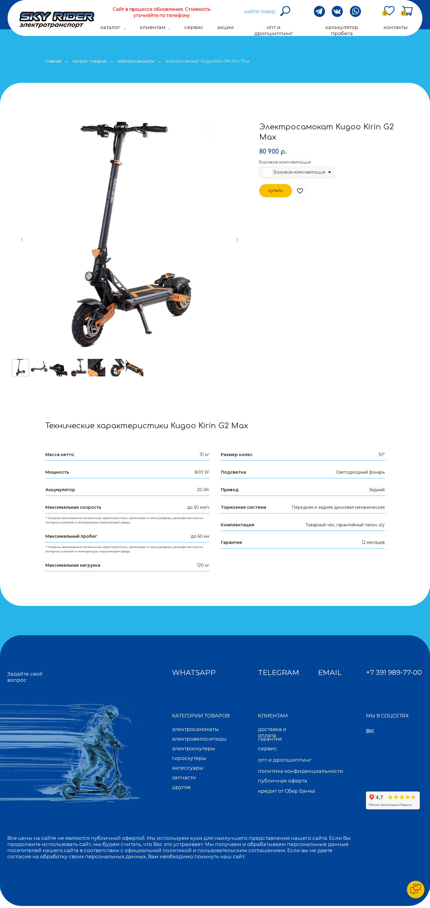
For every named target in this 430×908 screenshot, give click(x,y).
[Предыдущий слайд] (22, 239)
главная (53, 61)
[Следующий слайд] (237, 239)
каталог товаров (89, 61)
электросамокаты (136, 61)
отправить (377, 888)
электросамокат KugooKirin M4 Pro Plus (208, 61)
